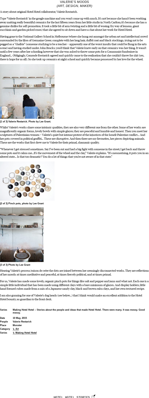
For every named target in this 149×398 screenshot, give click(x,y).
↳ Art (16, 329)
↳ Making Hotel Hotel (25, 332)
